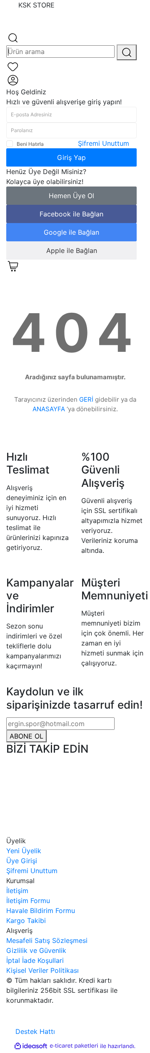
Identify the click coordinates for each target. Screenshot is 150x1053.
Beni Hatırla (30, 144)
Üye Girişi (21, 861)
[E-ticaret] (74, 1046)
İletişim (17, 890)
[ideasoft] (31, 1046)
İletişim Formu (28, 900)
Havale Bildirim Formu (40, 910)
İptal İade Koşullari (35, 960)
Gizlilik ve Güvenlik (36, 950)
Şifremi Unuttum (103, 143)
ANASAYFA (48, 409)
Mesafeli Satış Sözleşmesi (47, 940)
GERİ (86, 399)
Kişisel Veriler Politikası (42, 970)
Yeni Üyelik (23, 851)
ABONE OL (26, 736)
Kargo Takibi (26, 920)
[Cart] (13, 265)
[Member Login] (13, 79)
